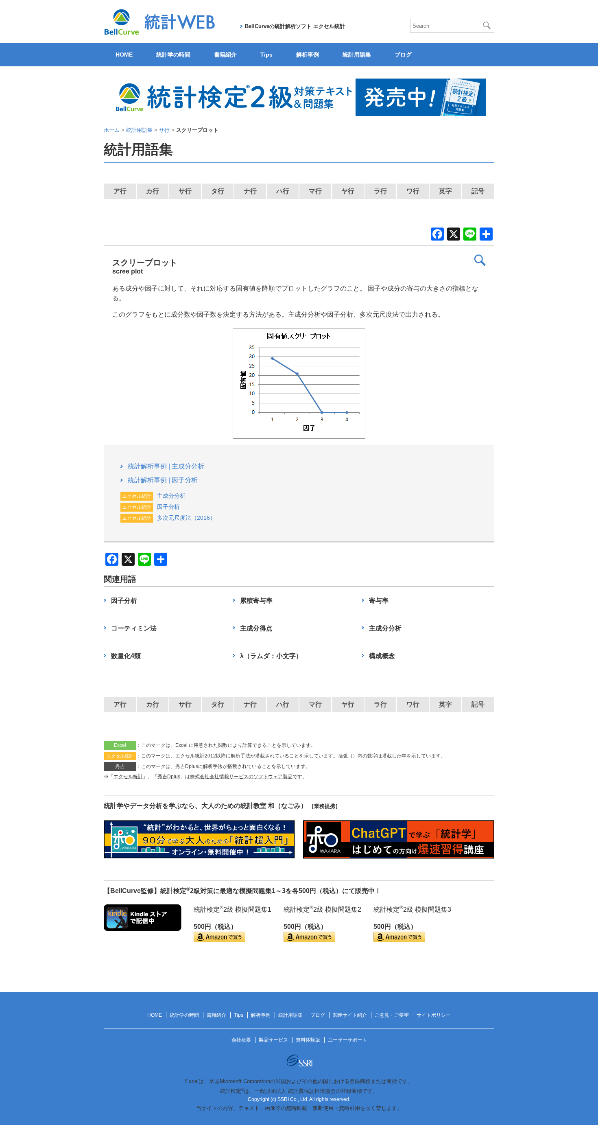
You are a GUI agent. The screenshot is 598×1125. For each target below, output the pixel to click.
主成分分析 (171, 495)
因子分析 (168, 506)
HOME (124, 54)
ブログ (403, 54)
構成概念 (382, 655)
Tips (266, 54)
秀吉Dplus (168, 776)
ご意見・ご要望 (392, 1015)
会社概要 (241, 1040)
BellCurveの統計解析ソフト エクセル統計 (295, 26)
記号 (478, 191)
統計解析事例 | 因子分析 (163, 480)
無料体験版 (308, 1040)
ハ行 (282, 191)
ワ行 (412, 191)
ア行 (120, 191)
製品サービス (273, 1040)
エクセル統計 (128, 776)
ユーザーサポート (347, 1040)
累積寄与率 (256, 600)
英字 (445, 191)
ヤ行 (347, 191)
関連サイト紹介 (350, 1015)
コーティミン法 (134, 628)
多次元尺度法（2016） (186, 517)
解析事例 (307, 54)
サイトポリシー (434, 1015)
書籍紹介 (225, 54)
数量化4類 (126, 655)
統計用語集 (357, 54)
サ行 (185, 191)
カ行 (152, 191)
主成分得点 (256, 628)
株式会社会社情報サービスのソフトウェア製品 (241, 776)
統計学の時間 (173, 54)
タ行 (217, 191)
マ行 (315, 191)
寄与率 (378, 600)
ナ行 (250, 191)
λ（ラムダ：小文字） (271, 655)
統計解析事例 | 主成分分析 (166, 466)
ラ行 (380, 191)
